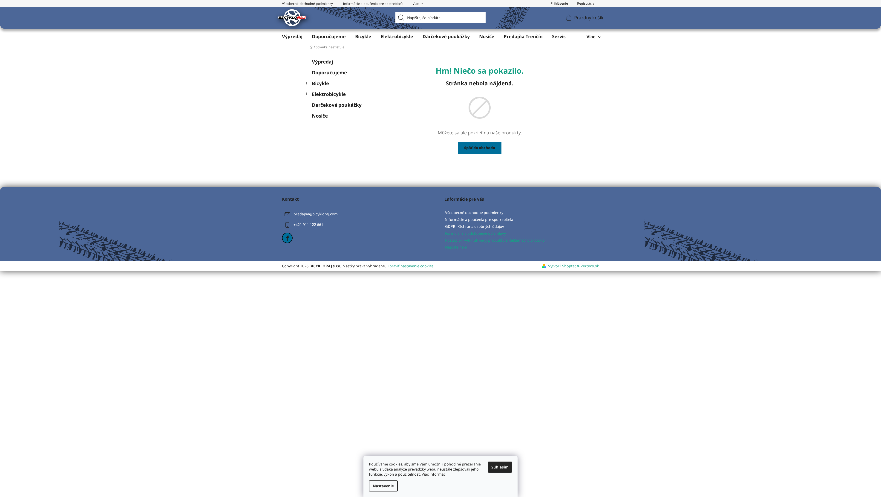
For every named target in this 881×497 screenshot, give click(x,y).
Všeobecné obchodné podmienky (307, 3)
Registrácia (585, 3)
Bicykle (320, 83)
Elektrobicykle (329, 94)
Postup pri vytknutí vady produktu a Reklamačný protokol (495, 240)
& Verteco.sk (587, 266)
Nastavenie (383, 485)
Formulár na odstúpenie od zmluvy (475, 233)
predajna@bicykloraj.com (316, 214)
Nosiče (320, 116)
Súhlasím (500, 467)
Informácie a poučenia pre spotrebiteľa (373, 3)
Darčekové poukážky (337, 105)
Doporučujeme (329, 72)
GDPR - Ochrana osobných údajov (474, 226)
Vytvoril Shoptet (562, 266)
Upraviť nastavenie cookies (410, 266)
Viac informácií (434, 474)
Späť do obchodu (479, 147)
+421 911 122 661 (308, 224)
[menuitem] (292, 36)
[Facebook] (287, 238)
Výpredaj (322, 61)
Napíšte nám (456, 247)
